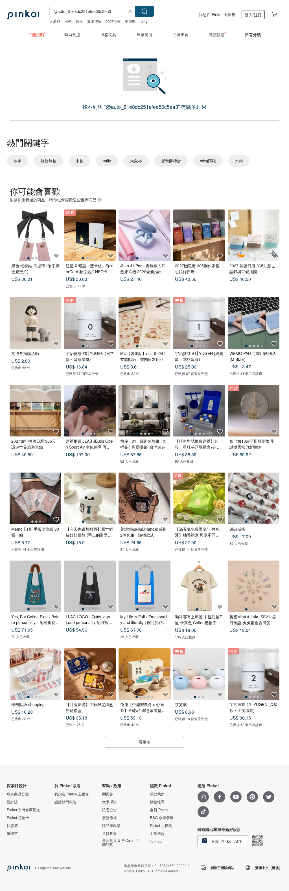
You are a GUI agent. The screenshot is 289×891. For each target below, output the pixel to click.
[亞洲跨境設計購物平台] (23, 14)
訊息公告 (109, 810)
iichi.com (157, 841)
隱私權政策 (111, 826)
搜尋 (144, 11)
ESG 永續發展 (162, 818)
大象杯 (54, 21)
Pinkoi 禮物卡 (18, 818)
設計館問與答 (65, 802)
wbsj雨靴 (208, 161)
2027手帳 (113, 21)
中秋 (80, 161)
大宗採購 (109, 802)
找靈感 (12, 826)
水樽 (68, 21)
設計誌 (12, 802)
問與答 (107, 794)
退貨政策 (109, 833)
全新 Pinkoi (159, 810)
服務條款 (109, 818)
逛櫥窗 (12, 833)
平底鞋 (130, 21)
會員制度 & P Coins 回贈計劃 (120, 842)
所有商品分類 (18, 794)
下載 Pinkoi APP (226, 841)
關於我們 (157, 794)
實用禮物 (94, 21)
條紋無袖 (48, 161)
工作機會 (157, 833)
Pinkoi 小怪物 (161, 826)
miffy (144, 21)
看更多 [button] (144, 742)
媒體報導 (157, 802)
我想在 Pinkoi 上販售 (217, 14)
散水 (79, 21)
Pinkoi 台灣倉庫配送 (23, 810)
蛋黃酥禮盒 (171, 161)
